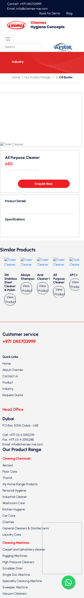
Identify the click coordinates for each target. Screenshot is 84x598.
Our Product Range (37, 77)
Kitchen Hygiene (13, 516)
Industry (7, 395)
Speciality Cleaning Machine (22, 587)
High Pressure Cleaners (18, 568)
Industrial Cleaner (14, 503)
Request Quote (12, 401)
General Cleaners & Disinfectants (25, 535)
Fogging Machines (14, 562)
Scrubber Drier (12, 574)
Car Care (8, 522)
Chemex (8, 528)
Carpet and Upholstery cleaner (23, 555)
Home (16, 77)
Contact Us (10, 382)
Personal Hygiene (14, 497)
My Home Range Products (20, 490)
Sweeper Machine (15, 593)
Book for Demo (49, 13)
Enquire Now (44, 190)
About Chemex (12, 376)
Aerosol (7, 472)
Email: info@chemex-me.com (27, 9)
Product (7, 388)
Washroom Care (13, 509)
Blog (69, 13)
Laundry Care (11, 541)
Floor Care (9, 478)
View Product (9, 305)
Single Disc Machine (16, 581)
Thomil (7, 484)
